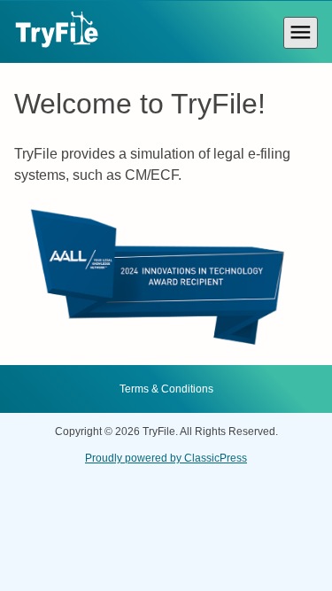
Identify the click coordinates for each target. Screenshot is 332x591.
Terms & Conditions (166, 389)
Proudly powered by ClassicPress (166, 458)
